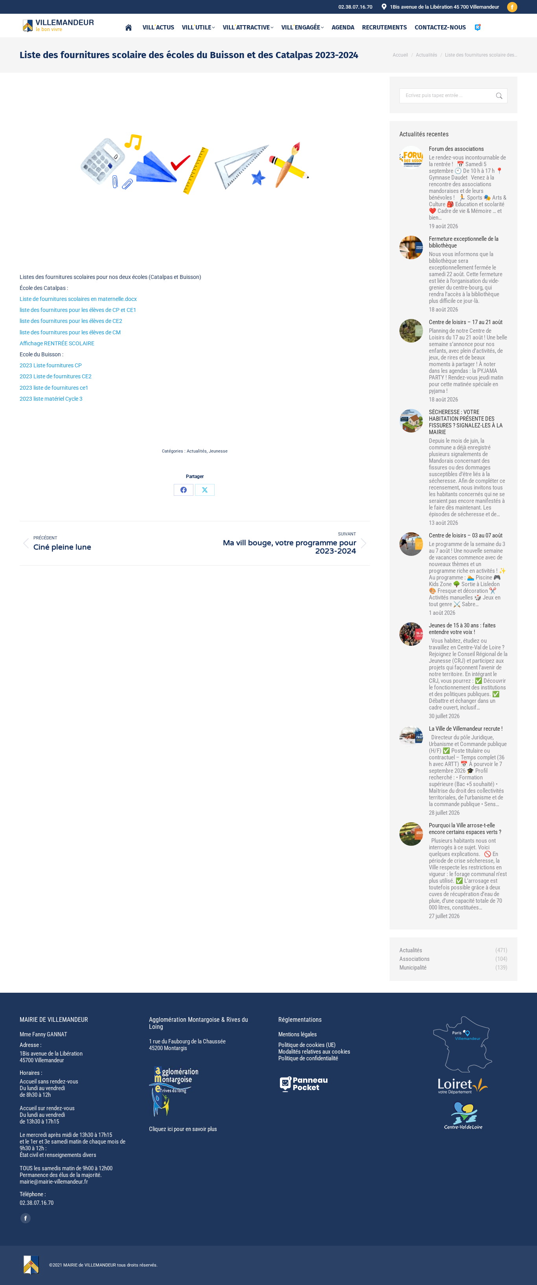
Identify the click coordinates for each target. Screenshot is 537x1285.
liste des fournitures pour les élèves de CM (70, 332)
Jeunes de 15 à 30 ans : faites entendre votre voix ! (462, 629)
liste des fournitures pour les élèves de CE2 (71, 321)
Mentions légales (297, 1034)
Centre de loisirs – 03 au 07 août (465, 535)
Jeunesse (218, 451)
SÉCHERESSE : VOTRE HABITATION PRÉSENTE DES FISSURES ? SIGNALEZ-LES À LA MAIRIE (466, 422)
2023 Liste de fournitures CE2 (56, 376)
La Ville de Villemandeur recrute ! (466, 729)
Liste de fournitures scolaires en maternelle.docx (78, 299)
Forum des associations (456, 149)
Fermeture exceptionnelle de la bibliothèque (463, 242)
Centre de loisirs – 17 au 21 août (465, 322)
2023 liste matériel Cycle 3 (51, 399)
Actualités (197, 451)
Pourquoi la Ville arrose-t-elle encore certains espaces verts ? (465, 829)
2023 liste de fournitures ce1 (54, 388)
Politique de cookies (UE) (307, 1045)
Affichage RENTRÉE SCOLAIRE (57, 343)
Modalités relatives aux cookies (314, 1051)
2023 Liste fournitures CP (51, 365)
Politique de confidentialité (308, 1058)
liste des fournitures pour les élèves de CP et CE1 (78, 310)
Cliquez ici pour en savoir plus (183, 1129)
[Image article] (411, 157)
